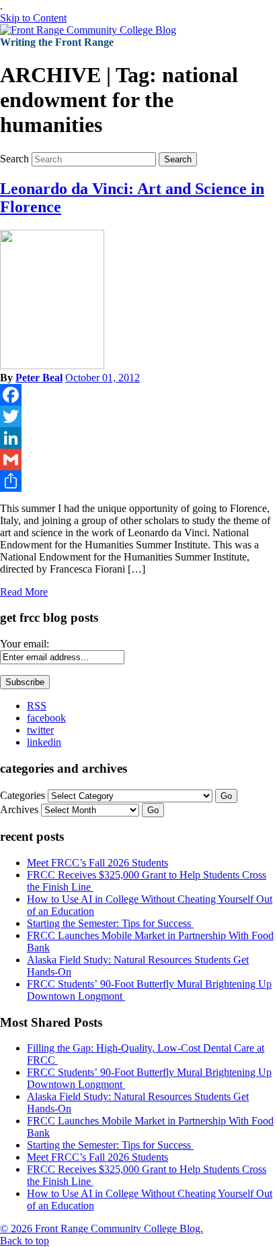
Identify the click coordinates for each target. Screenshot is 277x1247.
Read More (24, 592)
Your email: (24, 643)
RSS (36, 705)
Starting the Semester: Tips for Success (110, 923)
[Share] (138, 481)
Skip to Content (33, 18)
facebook (46, 718)
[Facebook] (138, 395)
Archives (19, 809)
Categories (22, 795)
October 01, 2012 (102, 377)
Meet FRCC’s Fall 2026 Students (97, 862)
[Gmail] (138, 459)
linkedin (44, 742)
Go (226, 796)
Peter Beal (39, 377)
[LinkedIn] (138, 438)
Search (14, 158)
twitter (40, 730)
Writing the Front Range (57, 42)
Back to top (24, 1240)
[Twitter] (138, 416)
